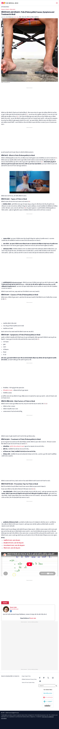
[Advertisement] (29, 100)
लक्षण (11, 390)
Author (5, 602)
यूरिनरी (11, 446)
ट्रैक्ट (14, 446)
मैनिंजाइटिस (5, 390)
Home (3, 9)
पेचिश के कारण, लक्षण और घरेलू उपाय (12, 548)
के (9, 390)
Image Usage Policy (26, 676)
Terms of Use (25, 682)
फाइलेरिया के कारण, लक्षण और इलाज (12, 540)
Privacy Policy (33, 679)
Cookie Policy (31, 682)
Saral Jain (16, 17)
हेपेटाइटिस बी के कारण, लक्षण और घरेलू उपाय (14, 543)
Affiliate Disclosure (26, 679)
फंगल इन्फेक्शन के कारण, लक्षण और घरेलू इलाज (14, 545)
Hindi (7, 9)
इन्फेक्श (18, 446)
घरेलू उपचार (12, 9)
